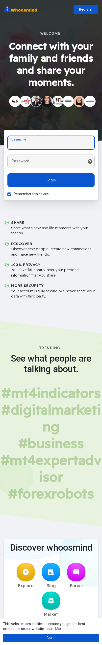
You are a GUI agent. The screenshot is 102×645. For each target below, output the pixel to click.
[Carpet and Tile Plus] (90, 101)
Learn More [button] (54, 629)
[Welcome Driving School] (68, 101)
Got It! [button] (51, 638)
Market (51, 614)
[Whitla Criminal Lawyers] (57, 101)
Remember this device (31, 194)
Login (51, 180)
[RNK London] (15, 101)
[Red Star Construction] (25, 101)
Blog (51, 585)
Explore (25, 585)
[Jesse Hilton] (47, 101)
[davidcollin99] (79, 101)
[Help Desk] (36, 101)
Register (86, 9)
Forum (76, 585)
